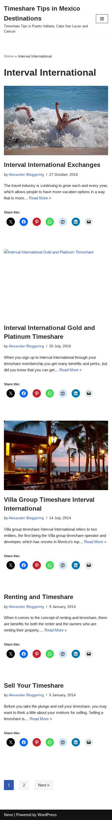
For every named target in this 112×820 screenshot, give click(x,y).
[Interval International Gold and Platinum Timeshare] (56, 283)
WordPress (47, 814)
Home (9, 56)
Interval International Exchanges (52, 164)
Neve (8, 814)
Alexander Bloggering (26, 175)
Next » (43, 785)
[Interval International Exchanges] (56, 120)
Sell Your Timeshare (34, 685)
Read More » (40, 198)
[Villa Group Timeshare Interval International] (56, 455)
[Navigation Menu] (102, 18)
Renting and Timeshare (38, 596)
